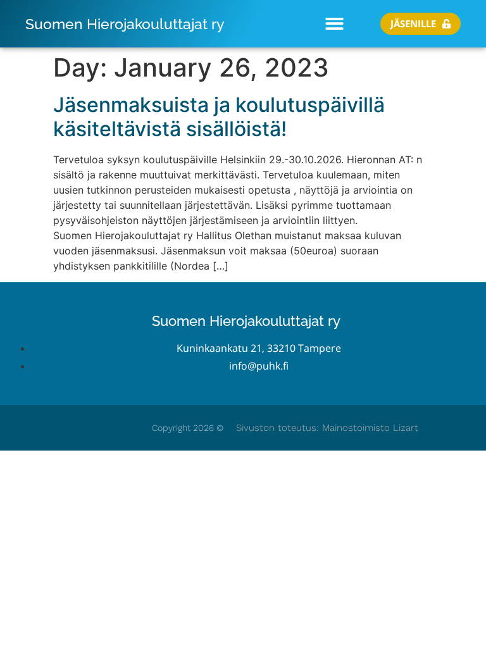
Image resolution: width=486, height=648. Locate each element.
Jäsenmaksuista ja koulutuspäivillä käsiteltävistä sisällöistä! (219, 116)
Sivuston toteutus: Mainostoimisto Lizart (327, 427)
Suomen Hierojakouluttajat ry (125, 23)
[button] (334, 24)
